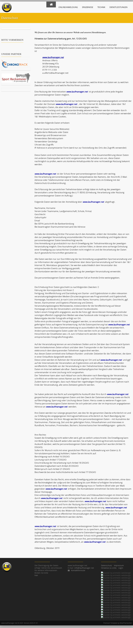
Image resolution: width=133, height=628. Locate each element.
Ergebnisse (87, 7)
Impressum (119, 565)
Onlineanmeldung (68, 7)
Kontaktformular (78, 570)
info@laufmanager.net (84, 568)
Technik (101, 7)
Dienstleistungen (118, 7)
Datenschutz (106, 565)
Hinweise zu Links (109, 568)
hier (36, 575)
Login (120, 568)
